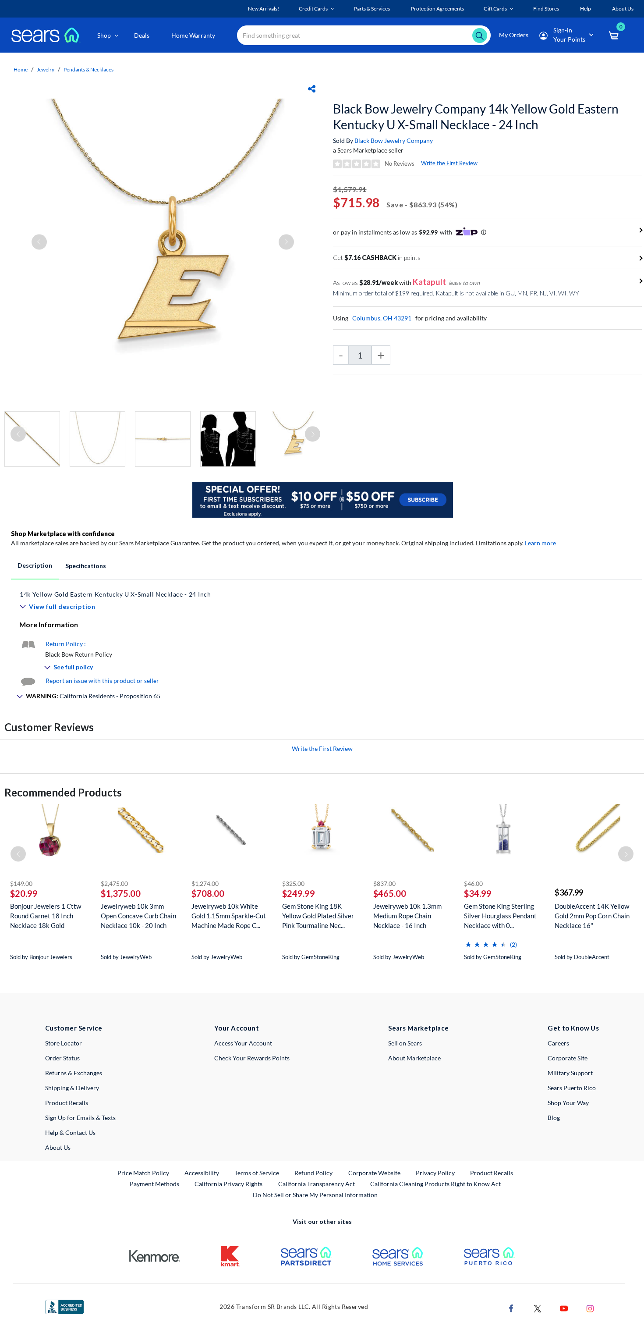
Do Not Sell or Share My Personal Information (315, 1194)
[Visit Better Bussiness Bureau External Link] (64, 1306)
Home (21, 69)
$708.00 (207, 893)
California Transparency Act (316, 1183)
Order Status (62, 1058)
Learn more (540, 543)
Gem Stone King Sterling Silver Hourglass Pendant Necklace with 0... (500, 915)
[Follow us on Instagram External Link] (590, 1307)
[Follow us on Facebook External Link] (511, 1307)
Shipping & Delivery (72, 1087)
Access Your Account (243, 1043)
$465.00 (389, 893)
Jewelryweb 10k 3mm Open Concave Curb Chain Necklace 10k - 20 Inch (138, 915)
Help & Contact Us (70, 1132)
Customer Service (74, 1028)
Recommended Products (63, 792)
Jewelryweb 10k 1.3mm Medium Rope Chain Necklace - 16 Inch (407, 915)
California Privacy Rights (228, 1183)
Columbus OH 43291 (381, 318)
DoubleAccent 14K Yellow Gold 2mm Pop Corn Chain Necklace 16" (592, 915)
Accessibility (201, 1173)
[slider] (486, 941)
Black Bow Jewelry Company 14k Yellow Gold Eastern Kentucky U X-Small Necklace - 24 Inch (476, 116)
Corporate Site (567, 1058)
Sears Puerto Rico (572, 1087)
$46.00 (473, 883)
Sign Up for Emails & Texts (80, 1117)
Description (35, 565)
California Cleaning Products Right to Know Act (435, 1183)
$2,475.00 (114, 883)
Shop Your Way (568, 1102)
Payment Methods (154, 1183)
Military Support (570, 1073)
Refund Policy (313, 1173)
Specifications (85, 565)
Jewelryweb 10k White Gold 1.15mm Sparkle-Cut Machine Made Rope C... (228, 915)
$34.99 (478, 893)
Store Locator (63, 1043)
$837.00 (384, 883)
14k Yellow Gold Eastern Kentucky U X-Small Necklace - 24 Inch (115, 594)
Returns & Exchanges (73, 1073)
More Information (48, 624)
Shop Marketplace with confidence (63, 533)
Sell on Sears (405, 1043)
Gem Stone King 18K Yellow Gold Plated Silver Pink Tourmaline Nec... (318, 915)
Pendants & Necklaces (88, 69)
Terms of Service (256, 1173)
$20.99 (24, 893)
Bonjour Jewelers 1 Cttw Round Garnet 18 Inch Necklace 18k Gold (45, 915)
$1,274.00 (205, 883)
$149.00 (21, 883)
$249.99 (298, 893)
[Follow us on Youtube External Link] (564, 1307)
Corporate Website (374, 1173)
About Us (58, 1147)
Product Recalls (66, 1102)
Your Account (236, 1028)
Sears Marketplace (418, 1028)
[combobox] (364, 35)
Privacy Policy (435, 1173)
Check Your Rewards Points (252, 1058)
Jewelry (45, 69)
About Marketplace (414, 1058)
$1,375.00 (121, 893)
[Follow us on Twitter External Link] (537, 1307)
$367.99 (569, 892)
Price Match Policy (143, 1173)
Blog (554, 1117)
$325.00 (293, 883)
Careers (558, 1043)
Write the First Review (449, 163)
